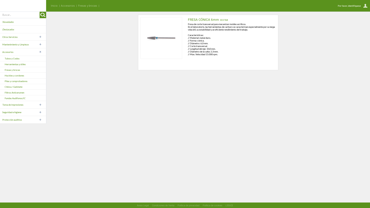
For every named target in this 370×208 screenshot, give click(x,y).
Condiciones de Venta (163, 205)
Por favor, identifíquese (349, 5)
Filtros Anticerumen (14, 92)
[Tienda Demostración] (23, 6)
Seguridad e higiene (11, 112)
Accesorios (7, 52)
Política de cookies (212, 205)
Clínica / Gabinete (13, 86)
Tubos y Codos (12, 58)
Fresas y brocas (12, 69)
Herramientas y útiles (15, 64)
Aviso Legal (143, 205)
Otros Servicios (10, 37)
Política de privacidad (188, 205)
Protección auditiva (12, 119)
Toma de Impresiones (12, 104)
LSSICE (229, 205)
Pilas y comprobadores (16, 81)
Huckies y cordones (14, 75)
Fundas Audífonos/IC (15, 98)
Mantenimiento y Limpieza (15, 44)
